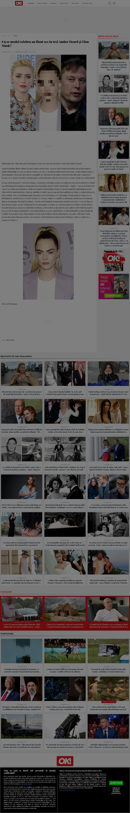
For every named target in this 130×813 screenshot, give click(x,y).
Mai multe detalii (26, 784)
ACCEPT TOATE (116, 783)
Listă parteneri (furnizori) (67, 790)
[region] (65, 790)
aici (51, 798)
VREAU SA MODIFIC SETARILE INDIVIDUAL (116, 790)
